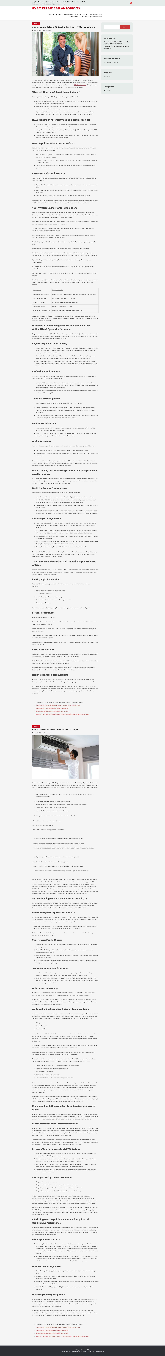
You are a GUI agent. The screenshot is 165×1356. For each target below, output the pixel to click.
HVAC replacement (80, 85)
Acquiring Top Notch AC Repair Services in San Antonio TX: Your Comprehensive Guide (58, 2)
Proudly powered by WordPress (71, 1351)
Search (125, 27)
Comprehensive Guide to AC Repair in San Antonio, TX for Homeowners (63, 27)
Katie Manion (47, 30)
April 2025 (107, 76)
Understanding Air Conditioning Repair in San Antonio (48, 4)
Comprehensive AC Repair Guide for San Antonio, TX (52, 708)
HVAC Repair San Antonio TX (56, 8)
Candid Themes (99, 1351)
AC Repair (36, 23)
